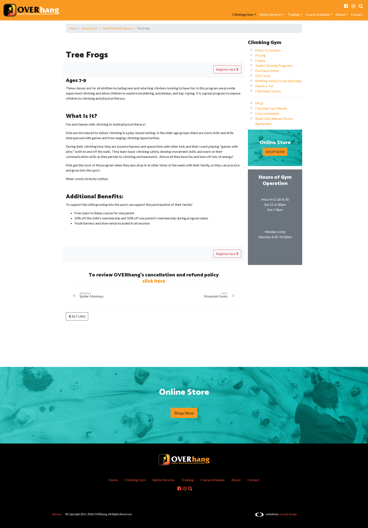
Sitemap (57, 514)
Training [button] (294, 14)
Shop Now (184, 412)
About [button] (340, 14)
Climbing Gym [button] (242, 14)
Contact (357, 14)
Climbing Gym (89, 28)
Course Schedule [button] (318, 14)
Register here (226, 69)
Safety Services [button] (270, 14)
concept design (288, 514)
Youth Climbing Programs (117, 28)
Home (72, 28)
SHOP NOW (275, 152)
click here (153, 281)
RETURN (78, 316)
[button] (361, 6)
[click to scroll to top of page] (361, 522)
